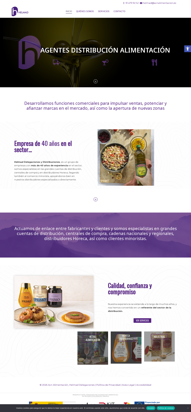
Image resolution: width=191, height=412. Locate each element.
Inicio (69, 11)
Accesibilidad (143, 385)
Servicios (103, 11)
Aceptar (150, 408)
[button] (187, 48)
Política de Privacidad (108, 385)
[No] (187, 408)
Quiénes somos (85, 11)
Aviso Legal (128, 385)
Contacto (119, 11)
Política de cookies (166, 408)
